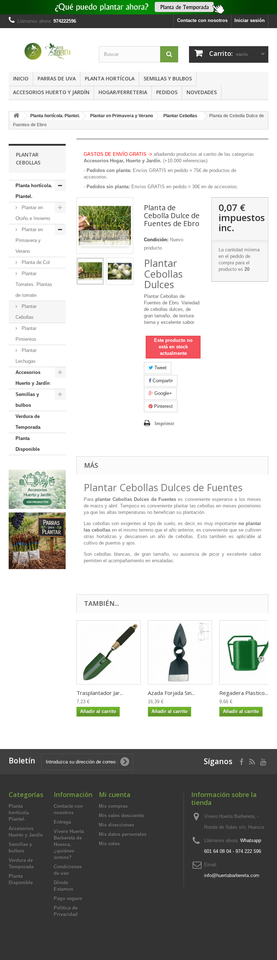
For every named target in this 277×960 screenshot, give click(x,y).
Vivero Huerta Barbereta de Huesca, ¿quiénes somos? (69, 844)
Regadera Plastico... (243, 693)
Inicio (20, 78)
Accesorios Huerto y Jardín (51, 92)
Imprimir (164, 423)
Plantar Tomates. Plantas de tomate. (34, 284)
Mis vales (109, 843)
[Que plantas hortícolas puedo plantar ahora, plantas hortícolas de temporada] (138, 7)
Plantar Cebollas (26, 312)
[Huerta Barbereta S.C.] (48, 51)
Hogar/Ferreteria (122, 92)
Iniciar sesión (249, 20)
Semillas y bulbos (168, 78)
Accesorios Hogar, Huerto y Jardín (122, 160)
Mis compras (113, 806)
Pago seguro (68, 898)
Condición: (156, 239)
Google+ (162, 393)
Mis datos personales (122, 834)
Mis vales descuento (121, 815)
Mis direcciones (116, 825)
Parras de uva (57, 78)
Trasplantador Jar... (99, 693)
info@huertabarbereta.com (231, 875)
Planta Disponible (28, 444)
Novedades (201, 92)
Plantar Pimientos (26, 334)
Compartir (162, 380)
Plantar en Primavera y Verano (29, 240)
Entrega (62, 822)
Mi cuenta (115, 794)
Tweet (160, 367)
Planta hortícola (110, 78)
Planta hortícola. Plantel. (34, 191)
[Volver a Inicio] (16, 115)
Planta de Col (35, 262)
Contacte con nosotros (202, 20)
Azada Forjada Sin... (171, 693)
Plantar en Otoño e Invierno (33, 213)
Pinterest (163, 406)
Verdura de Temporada (28, 422)
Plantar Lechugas (26, 356)
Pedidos (166, 92)
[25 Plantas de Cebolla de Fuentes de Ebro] (90, 271)
